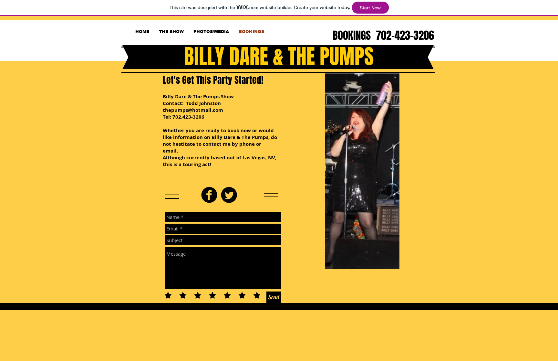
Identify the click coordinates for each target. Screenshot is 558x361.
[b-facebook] (209, 195)
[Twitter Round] (229, 195)
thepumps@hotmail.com (193, 110)
